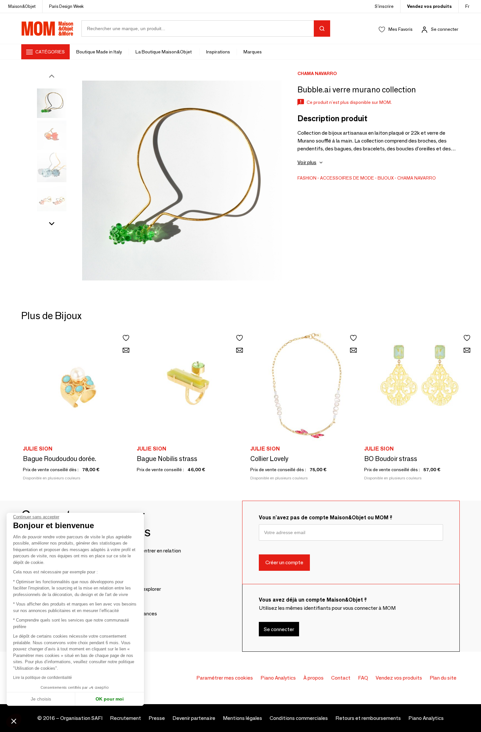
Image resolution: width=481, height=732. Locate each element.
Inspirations (218, 52)
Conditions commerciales (299, 718)
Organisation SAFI (81, 718)
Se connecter (444, 29)
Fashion (306, 178)
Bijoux (386, 178)
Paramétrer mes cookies (224, 678)
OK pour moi (110, 699)
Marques (252, 52)
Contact (340, 678)
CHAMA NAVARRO (416, 178)
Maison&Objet (22, 6)
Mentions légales (242, 718)
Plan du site (443, 678)
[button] (14, 721)
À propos (313, 678)
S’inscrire (384, 6)
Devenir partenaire (193, 718)
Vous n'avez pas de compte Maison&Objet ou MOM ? (325, 517)
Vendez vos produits (429, 6)
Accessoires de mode (347, 178)
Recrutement (125, 718)
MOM (47, 28)
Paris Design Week (66, 6)
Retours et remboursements (368, 718)
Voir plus (306, 162)
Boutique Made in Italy (99, 52)
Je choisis (41, 699)
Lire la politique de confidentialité (42, 677)
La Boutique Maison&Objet (164, 52)
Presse (157, 718)
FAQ (363, 678)
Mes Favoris (400, 29)
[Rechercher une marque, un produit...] (322, 28)
